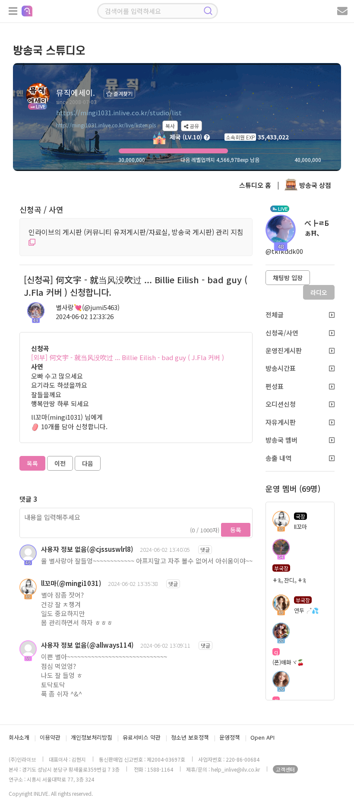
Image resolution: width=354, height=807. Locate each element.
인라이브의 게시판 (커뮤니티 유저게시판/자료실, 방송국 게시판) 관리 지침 (135, 232)
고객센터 (285, 769)
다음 (87, 463)
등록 (235, 529)
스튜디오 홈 (255, 185)
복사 (170, 126)
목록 (32, 463)
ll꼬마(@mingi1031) (71, 583)
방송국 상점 (314, 185)
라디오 (318, 292)
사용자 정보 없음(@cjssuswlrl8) (87, 549)
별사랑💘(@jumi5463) (88, 307)
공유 (193, 126)
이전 (60, 463)
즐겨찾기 (122, 93)
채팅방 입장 (288, 277)
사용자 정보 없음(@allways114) (87, 644)
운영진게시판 (284, 350)
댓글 (205, 549)
